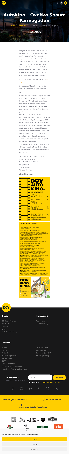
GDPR (4, 361)
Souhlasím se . (45, 382)
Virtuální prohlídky (42, 356)
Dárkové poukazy (42, 348)
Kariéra (4, 329)
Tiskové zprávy (41, 321)
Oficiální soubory (42, 324)
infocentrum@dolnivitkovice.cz (33, 407)
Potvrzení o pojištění (9, 356)
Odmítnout (34, 444)
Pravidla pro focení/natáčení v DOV (14, 369)
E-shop (4, 348)
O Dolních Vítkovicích (9, 321)
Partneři (5, 353)
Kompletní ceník (41, 350)
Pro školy (5, 350)
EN (57, 12)
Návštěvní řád (7, 358)
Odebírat (59, 378)
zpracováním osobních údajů (49, 382)
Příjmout (34, 439)
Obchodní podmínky (9, 364)
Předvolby (34, 449)
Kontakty (5, 326)
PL (57, 8)
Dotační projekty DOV (43, 353)
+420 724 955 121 (53, 399)
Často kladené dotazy (9, 332)
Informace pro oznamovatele (12, 366)
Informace (5, 324)
